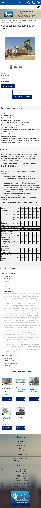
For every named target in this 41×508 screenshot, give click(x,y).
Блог (20, 448)
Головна (20, 441)
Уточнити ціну (9, 86)
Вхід (38, 7)
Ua (22, 2)
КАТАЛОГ (20, 443)
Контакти (20, 450)
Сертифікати (20, 445)
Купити (7, 428)
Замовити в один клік (23, 97)
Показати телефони (21, 481)
